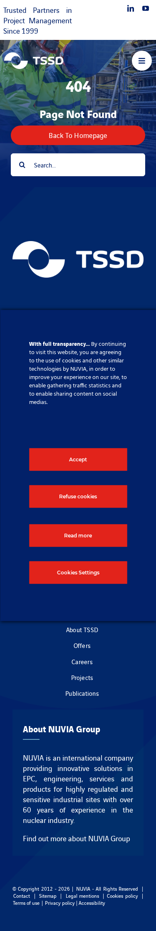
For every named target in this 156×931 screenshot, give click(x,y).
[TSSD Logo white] (33, 56)
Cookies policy (122, 895)
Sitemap (48, 895)
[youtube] (145, 8)
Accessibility (92, 902)
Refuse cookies (78, 496)
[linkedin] (130, 8)
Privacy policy (60, 902)
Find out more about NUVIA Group (76, 838)
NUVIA (33, 757)
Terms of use (26, 902)
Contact (21, 895)
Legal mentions (82, 895)
